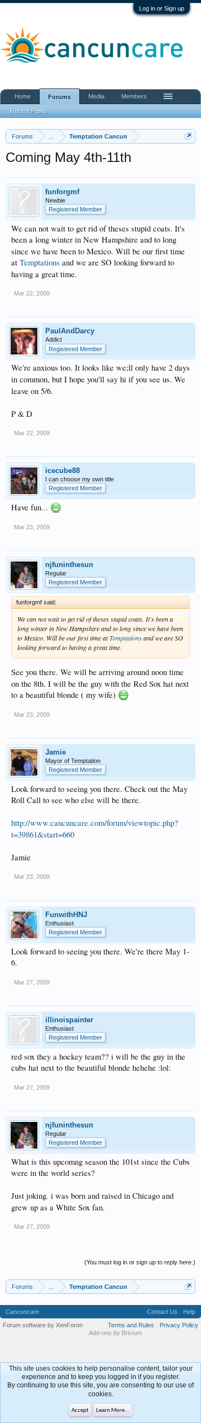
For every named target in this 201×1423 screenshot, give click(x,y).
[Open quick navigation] (188, 136)
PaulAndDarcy (69, 331)
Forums (59, 96)
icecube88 (62, 470)
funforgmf (62, 192)
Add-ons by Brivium (115, 1333)
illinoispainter (69, 1020)
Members (134, 96)
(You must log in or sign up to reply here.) (139, 1262)
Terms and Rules (131, 1325)
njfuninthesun (69, 564)
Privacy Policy (179, 1325)
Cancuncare (22, 1311)
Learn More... (113, 1410)
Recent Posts (28, 110)
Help (189, 1311)
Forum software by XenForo (43, 1325)
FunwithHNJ (66, 914)
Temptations (40, 262)
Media (96, 96)
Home (23, 96)
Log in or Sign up (161, 8)
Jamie (55, 752)
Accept (80, 1410)
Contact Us (162, 1311)
